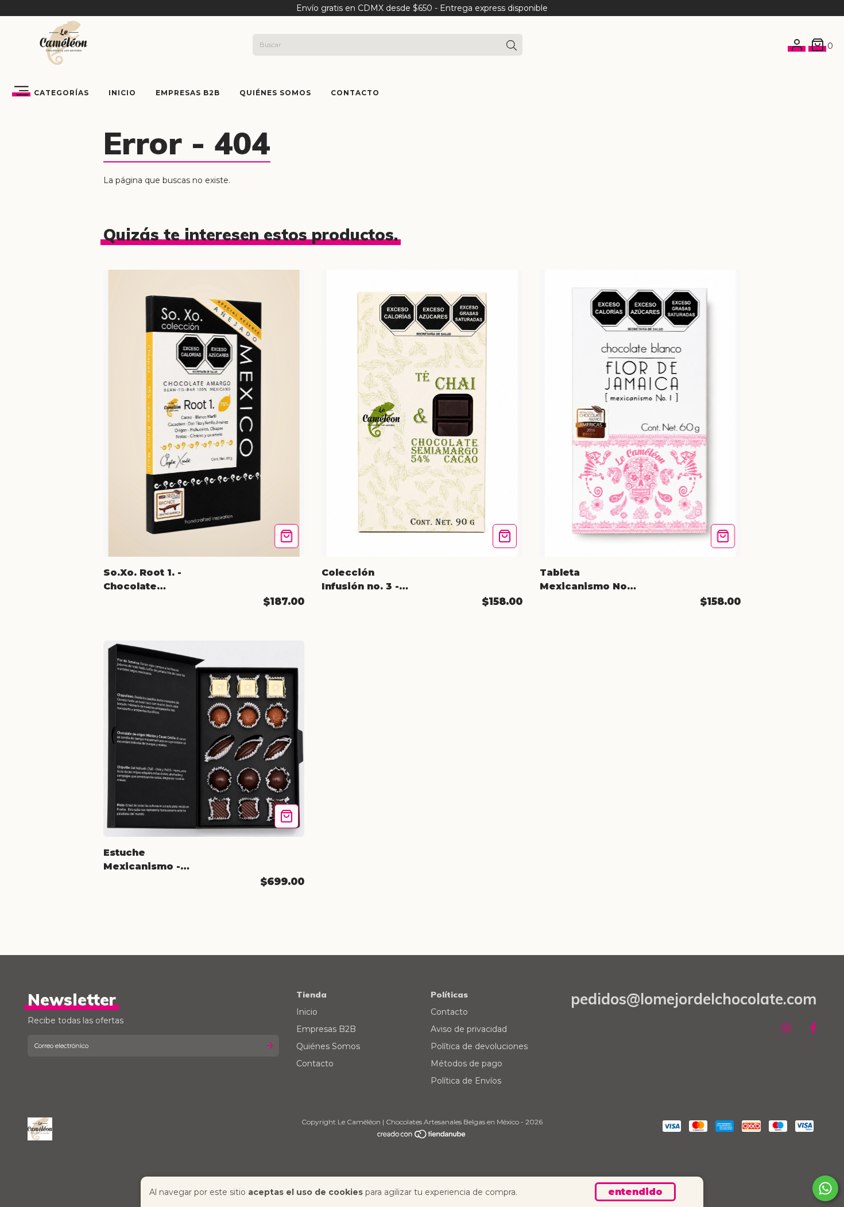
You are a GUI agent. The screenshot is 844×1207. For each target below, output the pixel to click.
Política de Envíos (466, 1081)
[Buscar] (511, 46)
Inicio (122, 92)
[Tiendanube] (422, 1136)
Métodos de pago (466, 1063)
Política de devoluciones (479, 1046)
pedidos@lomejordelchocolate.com (693, 998)
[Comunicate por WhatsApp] (825, 1188)
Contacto (355, 92)
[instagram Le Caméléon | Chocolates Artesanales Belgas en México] (786, 1028)
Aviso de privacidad (469, 1029)
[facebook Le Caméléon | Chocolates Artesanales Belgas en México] (813, 1028)
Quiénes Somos (275, 92)
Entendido (635, 1191)
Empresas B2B (188, 92)
